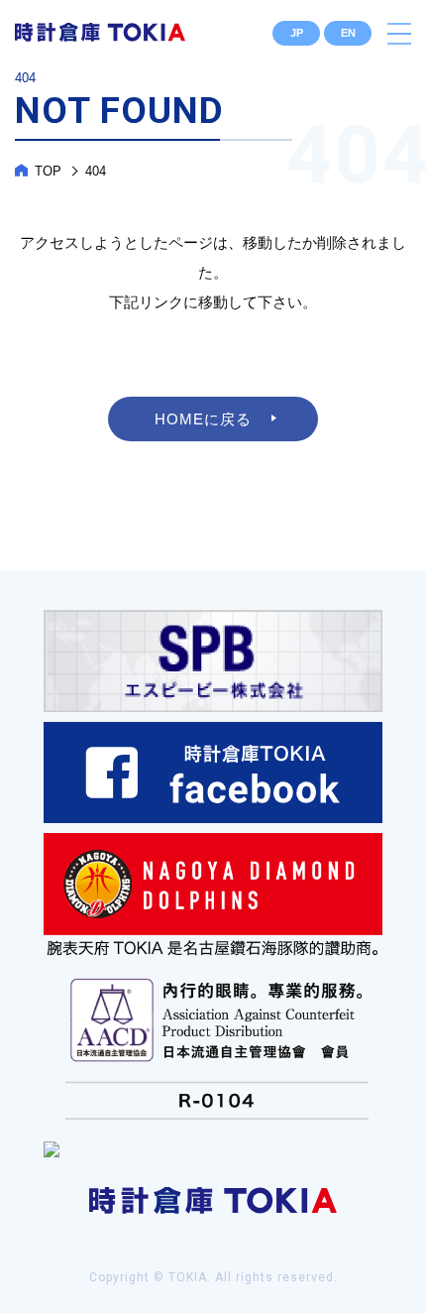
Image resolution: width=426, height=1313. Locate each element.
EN (348, 33)
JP (296, 33)
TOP (48, 171)
